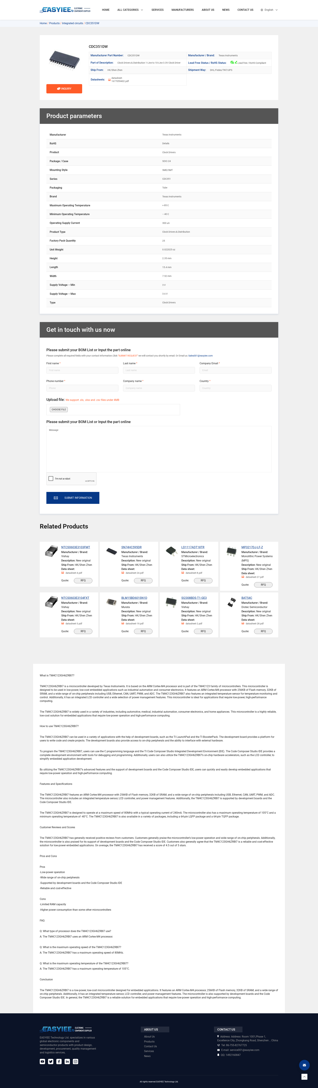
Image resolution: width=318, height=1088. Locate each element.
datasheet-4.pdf (74, 573)
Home (43, 23)
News (147, 1056)
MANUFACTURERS (183, 9)
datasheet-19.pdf (135, 623)
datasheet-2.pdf (194, 623)
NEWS (226, 9)
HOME (105, 9)
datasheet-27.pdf (255, 577)
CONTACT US (245, 9)
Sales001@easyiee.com (200, 355)
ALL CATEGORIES (128, 9)
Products (54, 23)
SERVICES (158, 9)
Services (149, 1051)
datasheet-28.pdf (255, 623)
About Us (149, 1036)
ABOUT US (208, 9)
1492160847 (231, 1054)
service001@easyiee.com (240, 1050)
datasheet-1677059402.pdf (120, 80)
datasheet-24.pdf (135, 573)
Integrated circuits (72, 23)
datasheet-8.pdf (194, 573)
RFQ (83, 580)
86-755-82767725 (234, 1045)
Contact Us (150, 1046)
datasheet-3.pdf (74, 623)
